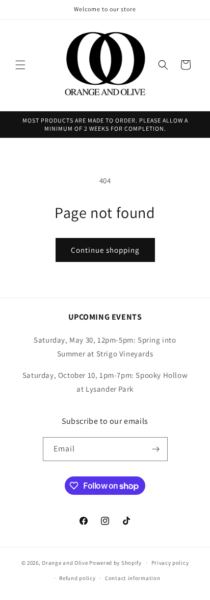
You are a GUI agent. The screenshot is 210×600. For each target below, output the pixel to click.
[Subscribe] (156, 449)
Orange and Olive (65, 562)
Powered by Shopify (115, 562)
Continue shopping (105, 250)
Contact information (132, 578)
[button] (20, 65)
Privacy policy (170, 562)
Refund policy (77, 578)
